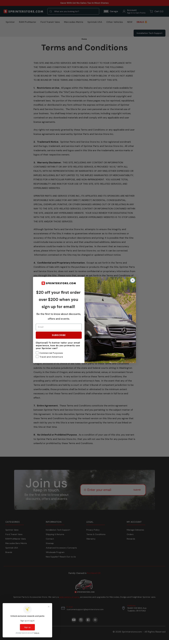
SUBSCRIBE (59, 335)
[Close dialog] (132, 280)
